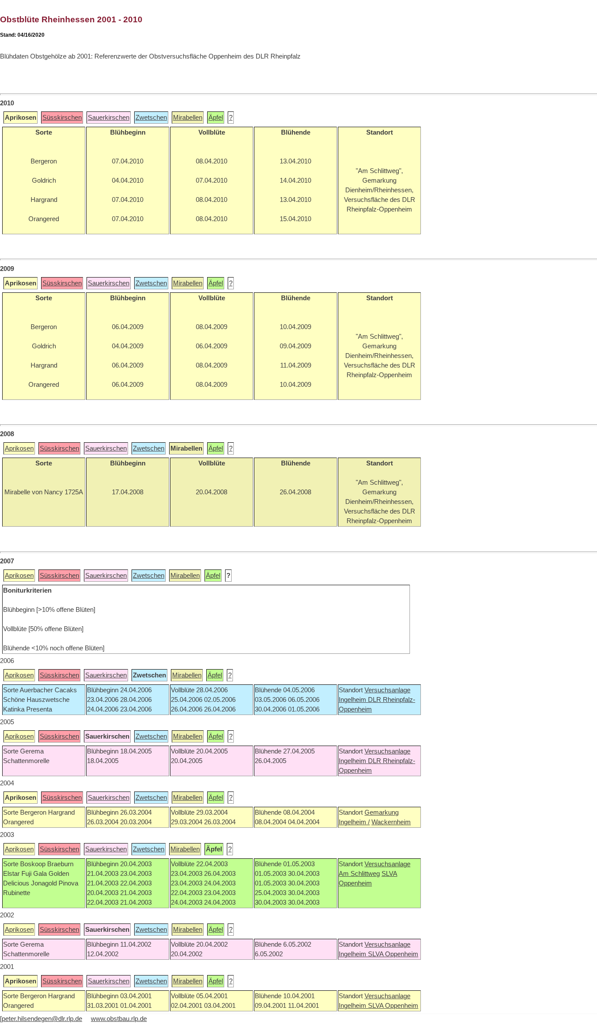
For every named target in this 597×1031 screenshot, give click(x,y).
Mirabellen (187, 117)
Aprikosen (19, 448)
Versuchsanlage (387, 690)
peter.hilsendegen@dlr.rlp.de (42, 1018)
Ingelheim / (354, 822)
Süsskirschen (62, 117)
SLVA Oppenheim (393, 954)
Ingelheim (353, 699)
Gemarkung (381, 812)
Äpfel (215, 117)
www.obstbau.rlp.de (119, 1018)
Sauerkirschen (108, 117)
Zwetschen (151, 117)
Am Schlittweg (359, 873)
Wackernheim (391, 822)
